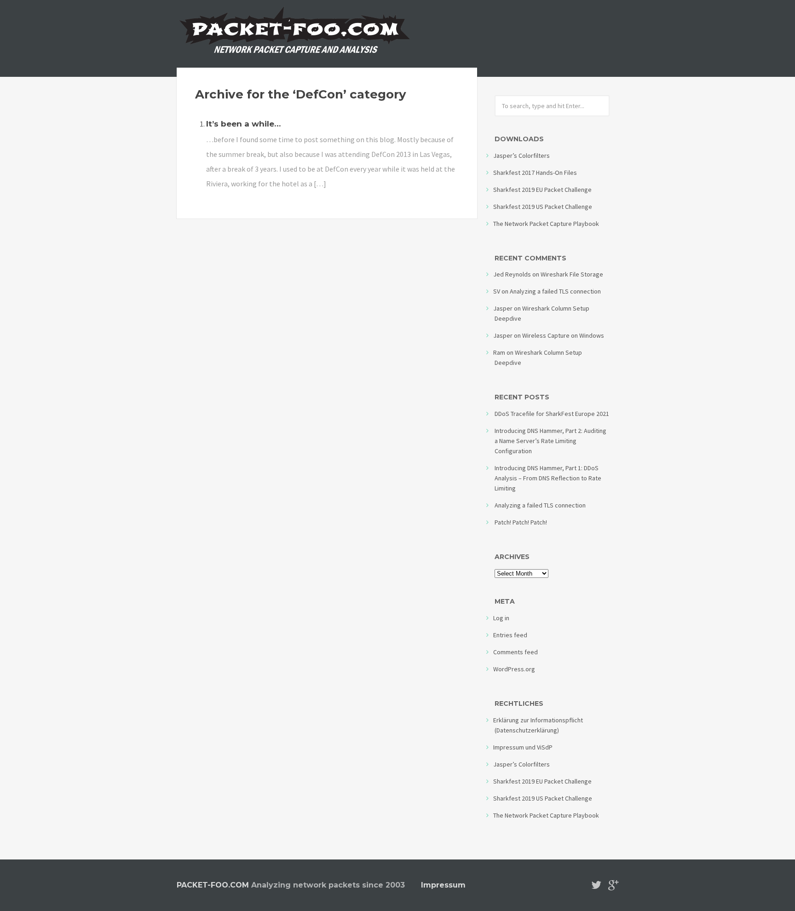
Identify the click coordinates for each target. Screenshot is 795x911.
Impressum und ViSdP (523, 747)
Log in (501, 618)
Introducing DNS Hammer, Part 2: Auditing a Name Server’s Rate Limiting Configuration (550, 441)
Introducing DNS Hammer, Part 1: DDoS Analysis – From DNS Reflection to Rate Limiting (548, 478)
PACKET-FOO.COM (213, 885)
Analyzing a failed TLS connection (555, 291)
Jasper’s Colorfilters (521, 155)
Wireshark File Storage (572, 274)
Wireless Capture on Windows (563, 335)
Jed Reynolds (512, 274)
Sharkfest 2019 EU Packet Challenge (542, 189)
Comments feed (515, 652)
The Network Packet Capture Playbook (546, 223)
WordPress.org (514, 669)
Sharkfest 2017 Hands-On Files (535, 172)
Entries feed (510, 635)
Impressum (443, 885)
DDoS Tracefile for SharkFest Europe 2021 (552, 413)
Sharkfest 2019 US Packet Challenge (542, 206)
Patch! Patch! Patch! (521, 522)
